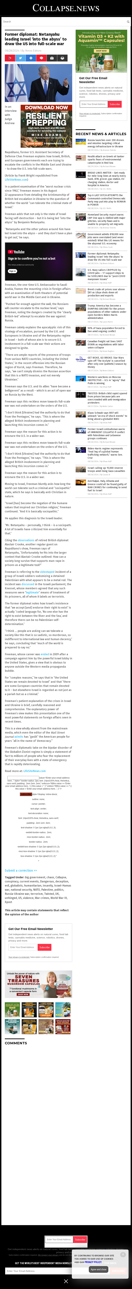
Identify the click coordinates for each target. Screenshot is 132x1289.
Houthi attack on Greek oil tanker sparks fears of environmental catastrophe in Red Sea (106, 159)
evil (7, 885)
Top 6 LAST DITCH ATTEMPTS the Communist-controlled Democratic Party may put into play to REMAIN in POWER (107, 200)
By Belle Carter (106, 406)
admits (18, 736)
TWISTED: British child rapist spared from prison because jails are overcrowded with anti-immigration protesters (107, 398)
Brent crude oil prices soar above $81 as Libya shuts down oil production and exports (106, 292)
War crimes (42, 898)
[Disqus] (38, 1091)
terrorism (37, 893)
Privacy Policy (93, 1262)
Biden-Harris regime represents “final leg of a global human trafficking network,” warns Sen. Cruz (105, 453)
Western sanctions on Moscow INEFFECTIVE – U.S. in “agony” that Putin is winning (106, 380)
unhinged (11, 898)
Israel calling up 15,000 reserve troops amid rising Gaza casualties (106, 470)
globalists (16, 885)
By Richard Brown (108, 166)
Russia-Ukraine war (17, 893)
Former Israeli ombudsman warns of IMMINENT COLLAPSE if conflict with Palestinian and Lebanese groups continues (106, 434)
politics (58, 889)
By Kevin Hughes (107, 351)
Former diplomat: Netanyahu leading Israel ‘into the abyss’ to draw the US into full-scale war (105, 256)
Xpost (8, 902)
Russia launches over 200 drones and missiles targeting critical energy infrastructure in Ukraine (106, 143)
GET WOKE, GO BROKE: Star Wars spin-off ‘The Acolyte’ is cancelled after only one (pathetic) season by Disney (107, 362)
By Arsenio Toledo (108, 150)
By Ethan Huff (105, 283)
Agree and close (98, 1269)
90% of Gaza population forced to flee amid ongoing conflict (106, 330)
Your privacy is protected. (19, 957)
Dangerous (47, 881)
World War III (59, 898)
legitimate (32, 592)
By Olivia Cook (106, 247)
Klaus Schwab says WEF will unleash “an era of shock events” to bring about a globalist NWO (107, 416)
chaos (50, 877)
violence (28, 898)
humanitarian (32, 885)
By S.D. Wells (105, 189)
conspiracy (11, 881)
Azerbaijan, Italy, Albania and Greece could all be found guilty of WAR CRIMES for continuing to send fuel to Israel (107, 486)
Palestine (47, 889)
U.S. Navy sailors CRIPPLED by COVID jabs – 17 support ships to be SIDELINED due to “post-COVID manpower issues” (106, 275)
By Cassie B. (105, 475)
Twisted (49, 893)
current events (29, 881)
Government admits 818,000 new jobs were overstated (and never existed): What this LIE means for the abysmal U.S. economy (106, 239)
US (20, 898)
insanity (48, 885)
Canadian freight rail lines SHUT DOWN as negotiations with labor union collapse (106, 344)
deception (61, 881)
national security (21, 889)
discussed (27, 584)
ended (45, 654)
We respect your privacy (48, 1255)
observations (26, 540)
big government (35, 877)
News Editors (33, 50)
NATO (36, 889)
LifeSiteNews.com (16, 179)
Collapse (61, 877)
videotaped (47, 571)
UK (57, 893)
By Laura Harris (106, 322)
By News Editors (107, 263)
